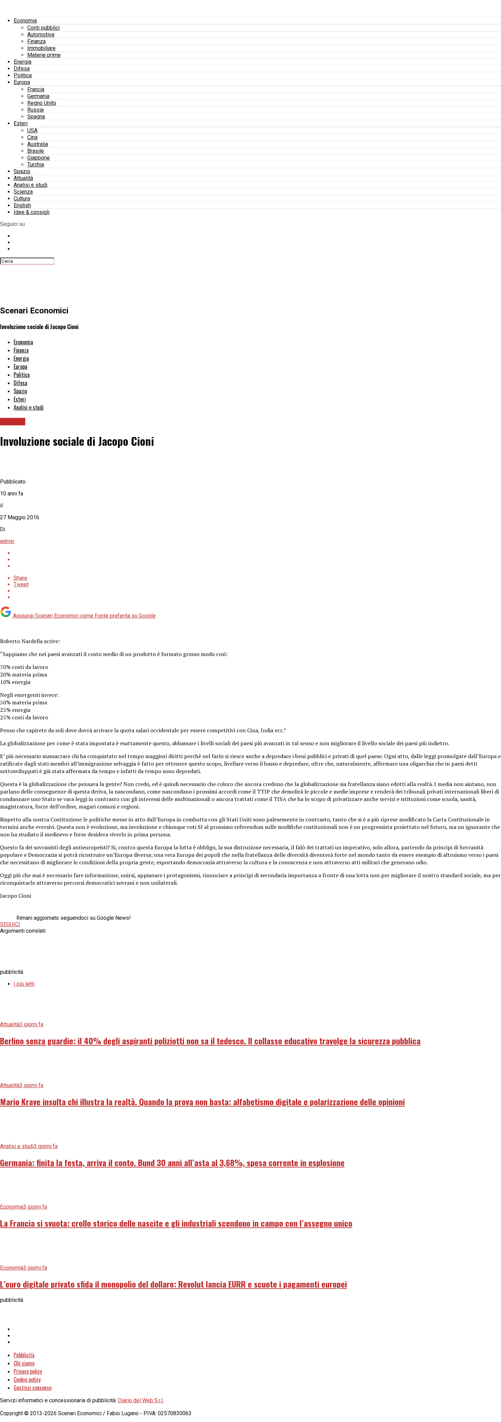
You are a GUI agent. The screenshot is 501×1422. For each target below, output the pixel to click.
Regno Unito (41, 103)
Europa (22, 82)
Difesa (22, 68)
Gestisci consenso (32, 1388)
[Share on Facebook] (257, 553)
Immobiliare (41, 48)
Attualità (23, 178)
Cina (32, 137)
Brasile (35, 151)
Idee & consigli (31, 212)
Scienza (23, 192)
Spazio (22, 171)
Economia (25, 20)
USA (32, 130)
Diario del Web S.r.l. (141, 1400)
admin (7, 541)
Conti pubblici (43, 27)
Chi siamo (24, 1363)
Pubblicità (24, 1355)
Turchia (35, 164)
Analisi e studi (30, 185)
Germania (38, 96)
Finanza (36, 41)
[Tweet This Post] (257, 559)
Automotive (41, 34)
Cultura (22, 198)
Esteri (21, 123)
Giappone (38, 157)
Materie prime (44, 55)
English (22, 205)
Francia (35, 89)
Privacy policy (28, 1371)
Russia (35, 110)
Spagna (36, 116)
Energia (22, 62)
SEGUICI (10, 924)
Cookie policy (27, 1379)
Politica (23, 75)
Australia (37, 144)
